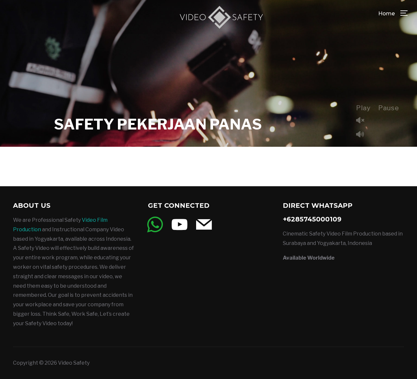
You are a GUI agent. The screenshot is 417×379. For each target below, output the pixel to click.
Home (386, 13)
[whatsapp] (155, 224)
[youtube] (179, 224)
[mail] (204, 224)
